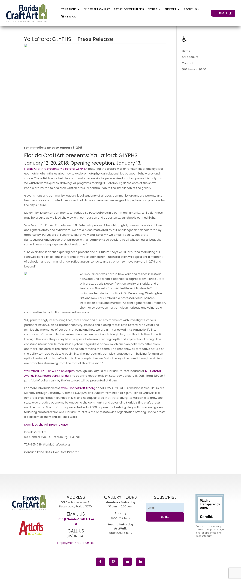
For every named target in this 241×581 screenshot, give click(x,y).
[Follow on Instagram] (113, 562)
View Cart (72, 16)
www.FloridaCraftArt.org (78, 388)
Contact (188, 63)
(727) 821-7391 (115, 388)
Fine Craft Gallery (97, 9)
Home (186, 51)
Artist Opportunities (129, 9)
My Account (190, 57)
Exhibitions (69, 9)
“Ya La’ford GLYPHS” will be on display (49, 371)
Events (152, 9)
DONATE (221, 13)
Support (170, 9)
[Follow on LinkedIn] (140, 562)
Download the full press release (46, 425)
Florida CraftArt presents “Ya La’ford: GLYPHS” (55, 169)
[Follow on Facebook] (100, 562)
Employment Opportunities (75, 543)
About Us (190, 9)
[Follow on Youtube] (127, 562)
